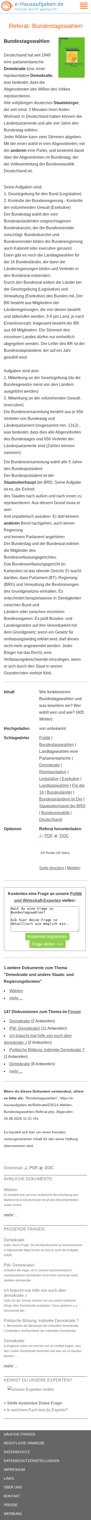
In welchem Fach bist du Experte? (37, 1410)
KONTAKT (12, 1496)
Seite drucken (51, 868)
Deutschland (50, 819)
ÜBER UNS (13, 1487)
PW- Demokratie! (24, 1028)
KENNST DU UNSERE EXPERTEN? (38, 1380)
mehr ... (15, 998)
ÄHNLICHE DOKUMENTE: (28, 1179)
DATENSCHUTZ (17, 1452)
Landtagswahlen (54, 785)
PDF (48, 836)
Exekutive (70, 779)
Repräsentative (52, 772)
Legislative (49, 779)
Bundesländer (59, 792)
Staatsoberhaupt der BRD (62, 806)
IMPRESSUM (14, 1470)
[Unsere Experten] (31, 1389)
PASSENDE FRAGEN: (25, 1229)
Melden (73, 868)
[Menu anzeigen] (78, 6)
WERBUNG (13, 1514)
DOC (64, 836)
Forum (74, 1012)
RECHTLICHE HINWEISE (24, 1443)
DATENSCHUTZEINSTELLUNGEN (31, 1461)
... (11, 1215)
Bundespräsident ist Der (60, 799)
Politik (44, 738)
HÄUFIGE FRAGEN (19, 1434)
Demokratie (49, 765)
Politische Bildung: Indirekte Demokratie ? (46, 1050)
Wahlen (16, 991)
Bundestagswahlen (56, 744)
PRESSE (11, 1505)
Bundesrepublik (55, 813)
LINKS (9, 1478)
